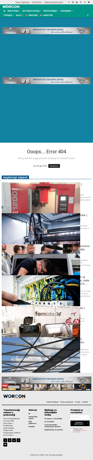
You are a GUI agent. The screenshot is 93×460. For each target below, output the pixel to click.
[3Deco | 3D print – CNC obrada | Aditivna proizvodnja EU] (41, 334)
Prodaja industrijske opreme (53, 2)
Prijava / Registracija (23, 2)
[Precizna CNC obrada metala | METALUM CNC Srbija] (41, 210)
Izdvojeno (66, 11)
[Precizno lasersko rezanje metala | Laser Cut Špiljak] (41, 241)
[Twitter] (85, 2)
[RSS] (81, 2)
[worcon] (45, 396)
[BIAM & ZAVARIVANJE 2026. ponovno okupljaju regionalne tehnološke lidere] (41, 272)
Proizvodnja (50, 11)
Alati (19, 15)
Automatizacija (31, 11)
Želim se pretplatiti (79, 423)
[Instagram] (73, 2)
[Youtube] (89, 2)
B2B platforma (37, 2)
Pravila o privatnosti (80, 431)
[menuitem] (31, 15)
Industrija (13, 11)
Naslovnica (54, 166)
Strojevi (8, 15)
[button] (88, 15)
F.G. (56, 191)
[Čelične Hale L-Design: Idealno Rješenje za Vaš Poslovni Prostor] (41, 365)
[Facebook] (69, 2)
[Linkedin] (77, 2)
